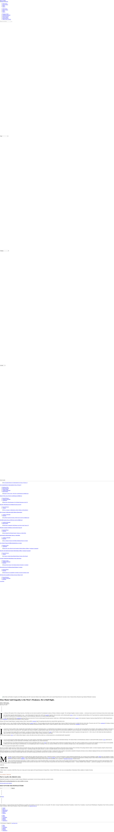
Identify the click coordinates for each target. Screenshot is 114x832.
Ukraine (53, 757)
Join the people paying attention (6, 783)
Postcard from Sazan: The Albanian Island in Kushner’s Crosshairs (11, 567)
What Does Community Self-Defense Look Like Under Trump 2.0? (11, 527)
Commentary (4, 500)
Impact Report (5, 810)
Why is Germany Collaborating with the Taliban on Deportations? (11, 512)
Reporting (4, 515)
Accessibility (4, 817)
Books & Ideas (5, 491)
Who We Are (4, 3)
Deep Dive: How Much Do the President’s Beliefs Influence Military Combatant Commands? (15, 550)
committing (78, 724)
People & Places (5, 18)
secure (104, 739)
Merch (3, 5)
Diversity (4, 819)
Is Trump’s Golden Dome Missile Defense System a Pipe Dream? (10, 558)
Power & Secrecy (5, 16)
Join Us (3, 6)
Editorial (4, 818)
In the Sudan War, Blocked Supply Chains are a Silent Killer (10, 535)
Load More (2, 581)
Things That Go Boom (6, 19)
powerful (47, 715)
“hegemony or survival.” (68, 758)
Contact (3, 807)
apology (77, 718)
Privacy (3, 816)
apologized (19, 718)
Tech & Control (5, 17)
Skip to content (3, 0)
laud (12, 735)
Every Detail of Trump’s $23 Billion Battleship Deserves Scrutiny (11, 543)
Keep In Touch (5, 4)
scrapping (9, 757)
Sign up (3, 812)
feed (45, 742)
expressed (34, 721)
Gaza (49, 757)
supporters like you (33, 805)
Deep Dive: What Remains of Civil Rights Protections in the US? (10, 504)
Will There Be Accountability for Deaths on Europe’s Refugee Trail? (11, 574)
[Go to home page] (2, 796)
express (31, 723)
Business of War (5, 13)
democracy (23, 758)
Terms (3, 815)
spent (50, 731)
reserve (71, 715)
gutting (100, 756)
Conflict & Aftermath (6, 15)
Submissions (4, 811)
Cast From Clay (14, 823)
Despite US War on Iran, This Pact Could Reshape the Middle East (11, 495)
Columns (4, 507)
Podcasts (4, 813)
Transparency (4, 820)
